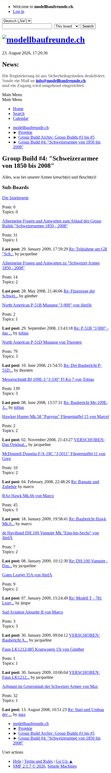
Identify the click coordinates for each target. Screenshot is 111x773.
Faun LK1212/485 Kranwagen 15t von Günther (43, 649)
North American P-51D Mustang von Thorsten (42, 342)
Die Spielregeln (15, 198)
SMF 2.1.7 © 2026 (29, 766)
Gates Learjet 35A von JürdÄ (27, 575)
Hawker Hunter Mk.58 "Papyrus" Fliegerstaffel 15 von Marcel (55, 416)
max (22, 714)
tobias (24, 333)
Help (17, 761)
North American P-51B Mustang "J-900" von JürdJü (47, 305)
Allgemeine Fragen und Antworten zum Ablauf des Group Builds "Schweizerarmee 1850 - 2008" (51, 223)
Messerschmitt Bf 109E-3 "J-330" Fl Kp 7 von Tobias (48, 379)
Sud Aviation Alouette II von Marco (32, 612)
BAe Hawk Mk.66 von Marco (28, 495)
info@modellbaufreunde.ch (61, 80)
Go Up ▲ (64, 761)
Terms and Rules (38, 761)
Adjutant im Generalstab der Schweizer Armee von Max (50, 686)
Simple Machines (62, 766)
